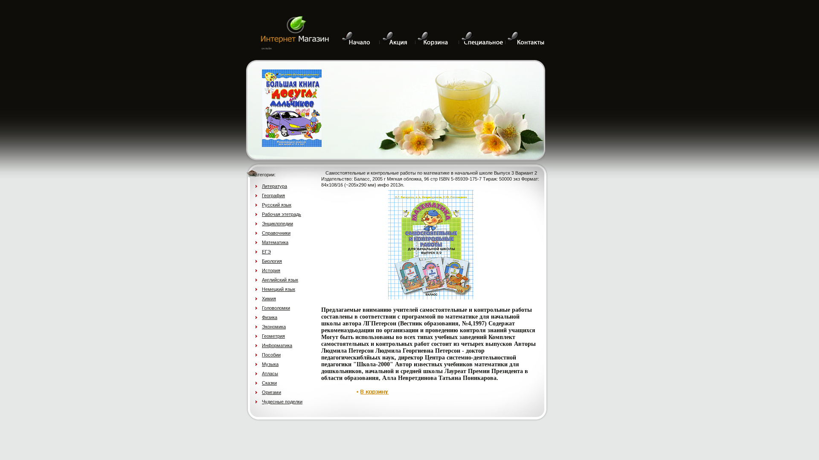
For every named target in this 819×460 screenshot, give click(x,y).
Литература (274, 186)
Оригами (271, 392)
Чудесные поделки (282, 401)
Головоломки (276, 307)
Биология (272, 261)
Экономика (274, 326)
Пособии (271, 354)
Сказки (269, 382)
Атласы (270, 373)
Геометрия (273, 336)
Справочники (276, 233)
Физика (269, 317)
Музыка (270, 364)
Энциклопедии (277, 223)
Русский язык (276, 204)
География (273, 195)
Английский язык (280, 279)
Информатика (277, 345)
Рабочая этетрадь (281, 214)
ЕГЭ (266, 251)
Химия (269, 298)
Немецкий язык (278, 289)
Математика (275, 242)
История (271, 270)
